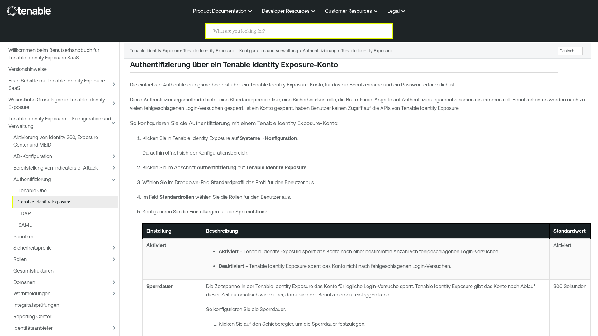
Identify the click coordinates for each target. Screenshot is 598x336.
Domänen (24, 282)
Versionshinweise (27, 69)
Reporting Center (32, 316)
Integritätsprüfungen (36, 305)
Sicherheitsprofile (32, 247)
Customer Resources (349, 11)
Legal (394, 11)
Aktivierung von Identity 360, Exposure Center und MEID (55, 140)
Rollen (20, 259)
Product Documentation (220, 11)
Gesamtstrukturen (33, 270)
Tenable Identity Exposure (44, 201)
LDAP (24, 213)
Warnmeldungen (31, 293)
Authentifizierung (32, 179)
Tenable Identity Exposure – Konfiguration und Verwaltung (59, 122)
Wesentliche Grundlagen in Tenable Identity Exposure (56, 103)
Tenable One (32, 190)
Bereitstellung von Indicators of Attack (55, 167)
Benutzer (23, 236)
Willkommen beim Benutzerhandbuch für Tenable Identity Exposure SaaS (53, 53)
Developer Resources (286, 11)
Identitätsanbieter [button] (33, 328)
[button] (383, 31)
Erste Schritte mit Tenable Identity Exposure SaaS (56, 84)
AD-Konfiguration (32, 156)
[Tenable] (29, 10)
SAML (25, 225)
